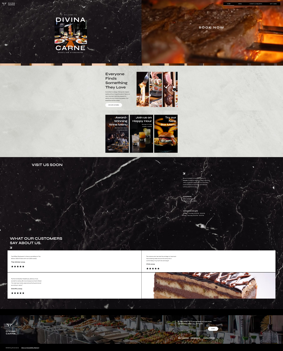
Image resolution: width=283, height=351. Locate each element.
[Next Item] (174, 89)
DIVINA (11, 3)
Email (179, 327)
